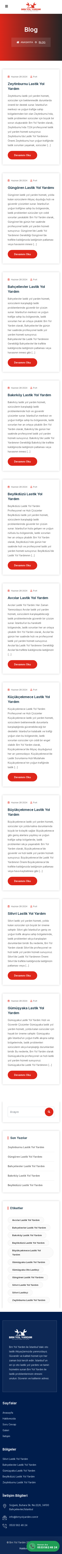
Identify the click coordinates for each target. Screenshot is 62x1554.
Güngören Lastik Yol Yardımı (31, 188)
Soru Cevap (9, 1424)
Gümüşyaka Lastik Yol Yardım (28, 1262)
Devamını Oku (22, 155)
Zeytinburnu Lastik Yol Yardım (26, 1147)
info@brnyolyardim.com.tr (23, 1516)
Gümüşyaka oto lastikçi (25, 1269)
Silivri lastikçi (20, 1292)
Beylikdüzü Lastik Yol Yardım (25, 1185)
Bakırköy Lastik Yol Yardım (29, 395)
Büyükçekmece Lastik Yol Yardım (26, 1252)
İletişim (6, 1436)
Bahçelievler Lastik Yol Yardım (26, 1166)
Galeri (6, 1430)
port (35, 76)
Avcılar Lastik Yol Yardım (28, 598)
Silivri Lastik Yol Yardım (27, 913)
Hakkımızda (9, 1418)
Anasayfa (26, 42)
